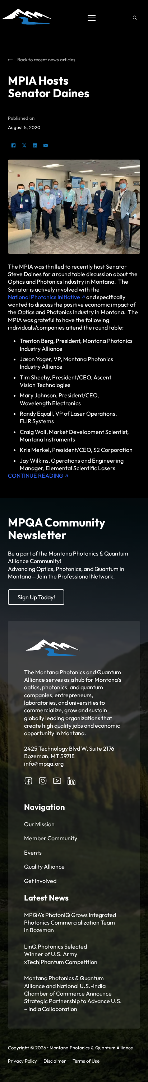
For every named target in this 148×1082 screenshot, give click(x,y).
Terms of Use (86, 1061)
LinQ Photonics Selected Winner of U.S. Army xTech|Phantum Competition (60, 954)
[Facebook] (13, 145)
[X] (24, 145)
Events (33, 852)
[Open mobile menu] (92, 18)
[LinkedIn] (34, 145)
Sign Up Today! (36, 597)
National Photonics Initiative (44, 297)
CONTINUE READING (35, 475)
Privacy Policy (22, 1061)
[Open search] (135, 18)
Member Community (50, 838)
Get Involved (40, 880)
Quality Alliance (44, 866)
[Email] (45, 145)
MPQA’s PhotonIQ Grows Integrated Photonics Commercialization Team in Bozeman (70, 922)
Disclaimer (54, 1061)
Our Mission (39, 824)
